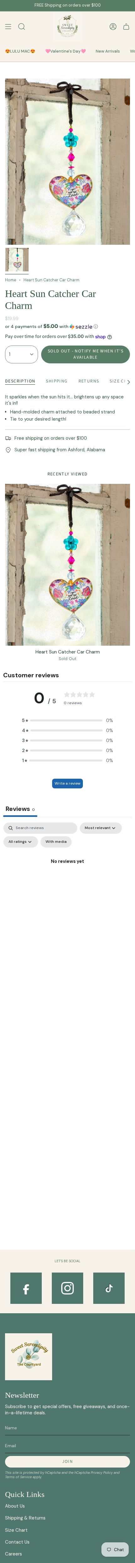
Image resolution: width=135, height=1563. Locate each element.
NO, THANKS (101, 803)
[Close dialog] (131, 747)
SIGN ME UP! (101, 792)
